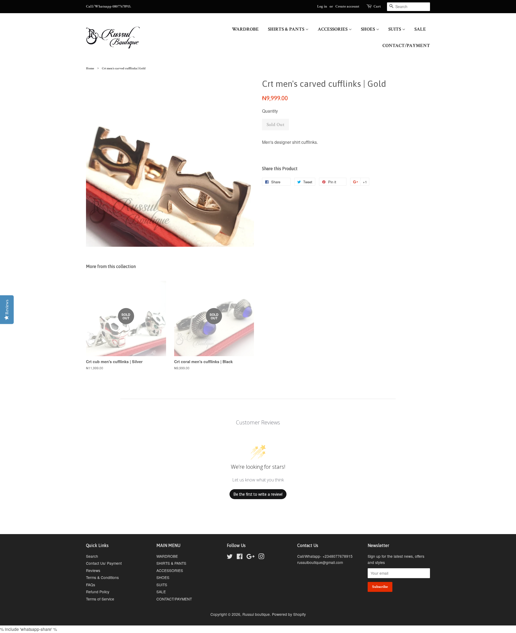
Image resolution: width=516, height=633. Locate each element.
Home (90, 68)
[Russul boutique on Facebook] (239, 557)
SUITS (395, 29)
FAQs (90, 584)
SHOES (368, 29)
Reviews (93, 570)
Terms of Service (100, 599)
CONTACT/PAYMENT (406, 45)
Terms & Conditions (102, 577)
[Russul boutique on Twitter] (230, 557)
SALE (420, 29)
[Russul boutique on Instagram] (261, 557)
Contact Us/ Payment (104, 563)
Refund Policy (97, 591)
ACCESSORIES (333, 29)
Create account (347, 6)
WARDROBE (245, 29)
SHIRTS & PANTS (286, 29)
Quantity (270, 111)
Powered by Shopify (289, 614)
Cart (377, 6)
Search (92, 556)
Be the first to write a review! (258, 494)
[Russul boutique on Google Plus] (250, 557)
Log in (322, 6)
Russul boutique (256, 614)
